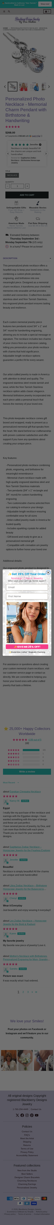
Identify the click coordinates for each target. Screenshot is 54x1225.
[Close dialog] (48, 572)
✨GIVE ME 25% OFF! (27, 647)
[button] (27, 622)
